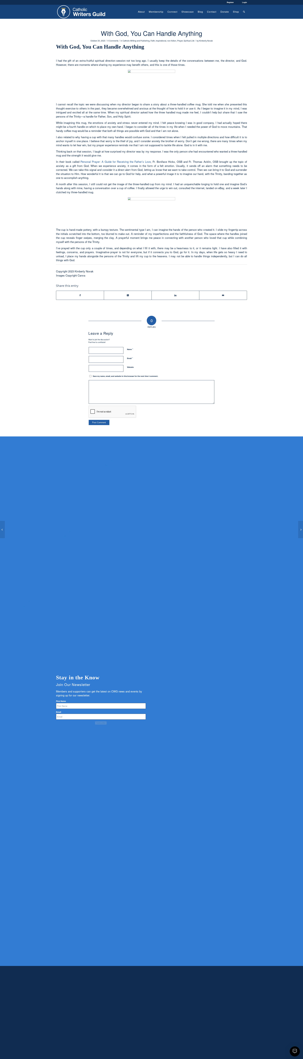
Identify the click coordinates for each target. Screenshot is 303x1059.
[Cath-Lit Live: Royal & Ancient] (2, 529)
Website (130, 367)
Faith (153, 40)
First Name (61, 701)
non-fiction (171, 40)
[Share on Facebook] (80, 295)
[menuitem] (141, 12)
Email (130, 358)
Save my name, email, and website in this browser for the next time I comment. (125, 376)
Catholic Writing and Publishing (136, 40)
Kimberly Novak (206, 40)
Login (244, 2)
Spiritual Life (189, 40)
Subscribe (100, 723)
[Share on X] (128, 295)
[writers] (81, 12)
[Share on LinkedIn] (175, 295)
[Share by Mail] (223, 295)
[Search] (244, 12)
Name (130, 349)
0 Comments (112, 40)
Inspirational (161, 40)
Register (230, 2)
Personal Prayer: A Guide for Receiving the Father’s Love (115, 162)
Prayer (180, 40)
